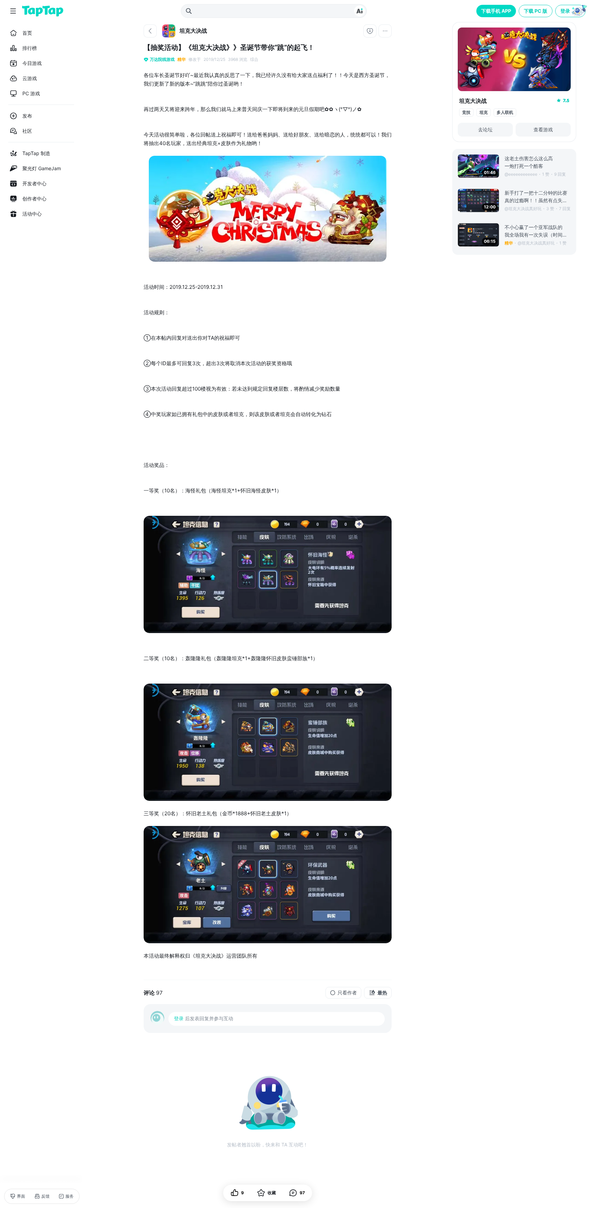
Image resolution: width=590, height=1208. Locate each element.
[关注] (369, 30)
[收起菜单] (13, 11)
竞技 (466, 112)
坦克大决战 (473, 100)
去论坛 (485, 129)
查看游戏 (543, 129)
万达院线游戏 (162, 59)
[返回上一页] (150, 30)
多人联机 (505, 112)
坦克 (483, 112)
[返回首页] (42, 11)
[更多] (385, 30)
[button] (571, 11)
